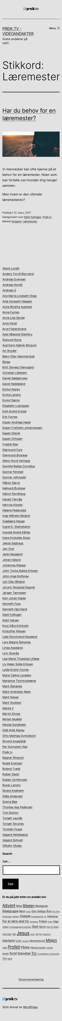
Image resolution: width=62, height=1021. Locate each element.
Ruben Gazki (10, 774)
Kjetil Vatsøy (10, 620)
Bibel (19, 905)
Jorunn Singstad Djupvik (18, 587)
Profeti (14, 946)
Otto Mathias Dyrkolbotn (19, 735)
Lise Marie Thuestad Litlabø (20, 658)
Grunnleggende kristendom (20, 927)
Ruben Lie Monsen (14, 779)
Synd (13, 953)
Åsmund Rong (11, 339)
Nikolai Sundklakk (14, 724)
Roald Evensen (12, 763)
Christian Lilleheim (14, 372)
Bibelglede (41, 905)
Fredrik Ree (10, 444)
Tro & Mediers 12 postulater (48, 954)
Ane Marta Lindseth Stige (19, 296)
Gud (35, 926)
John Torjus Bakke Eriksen (20, 570)
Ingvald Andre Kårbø (16, 532)
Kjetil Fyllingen (32, 217)
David (28, 912)
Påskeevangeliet (38, 947)
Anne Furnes (10, 312)
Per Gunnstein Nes (14, 746)
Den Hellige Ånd (41, 911)
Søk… (6, 861)
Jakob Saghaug (12, 543)
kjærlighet (8, 940)
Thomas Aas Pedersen (17, 807)
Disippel (16, 221)
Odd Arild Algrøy (13, 730)
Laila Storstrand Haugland (19, 636)
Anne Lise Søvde (13, 317)
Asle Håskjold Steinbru (17, 334)
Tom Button (10, 812)
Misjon (51, 940)
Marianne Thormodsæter (19, 680)
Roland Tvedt (11, 768)
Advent (8, 905)
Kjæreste (46, 934)
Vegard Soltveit (12, 840)
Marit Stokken (11, 702)
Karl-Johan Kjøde (14, 598)
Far (45, 916)
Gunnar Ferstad (12, 472)
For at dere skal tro (15, 921)
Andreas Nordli (12, 284)
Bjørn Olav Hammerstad (18, 356)
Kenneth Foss (11, 603)
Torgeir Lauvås (12, 818)
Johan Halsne (11, 559)
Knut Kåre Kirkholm (15, 625)
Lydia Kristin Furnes (15, 669)
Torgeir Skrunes (13, 823)
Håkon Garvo (11, 482)
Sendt (5, 953)
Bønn (22, 911)
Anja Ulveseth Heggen (17, 301)
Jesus (23, 933)
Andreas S (9, 290)
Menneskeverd (37, 940)
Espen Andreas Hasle (16, 422)
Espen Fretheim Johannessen (22, 427)
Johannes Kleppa (14, 565)
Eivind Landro (11, 394)
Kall (40, 934)
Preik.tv (47, 217)
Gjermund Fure (12, 449)
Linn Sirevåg (10, 653)
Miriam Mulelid (12, 719)
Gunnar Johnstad (14, 477)
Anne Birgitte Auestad (17, 306)
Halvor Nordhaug (13, 493)
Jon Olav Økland (13, 581)
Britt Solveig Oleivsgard (18, 367)
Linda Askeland (12, 647)
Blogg (6, 361)
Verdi (9, 958)
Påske (25, 947)
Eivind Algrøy (11, 389)
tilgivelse (24, 953)
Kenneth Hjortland (14, 609)
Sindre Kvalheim (13, 790)
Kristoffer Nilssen (14, 631)
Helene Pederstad (14, 510)
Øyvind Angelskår (14, 741)
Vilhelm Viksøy (12, 845)
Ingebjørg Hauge (13, 521)
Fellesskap (52, 916)
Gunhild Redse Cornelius (18, 466)
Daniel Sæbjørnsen (15, 378)
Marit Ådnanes (12, 686)
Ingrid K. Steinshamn (16, 526)
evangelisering (37, 916)
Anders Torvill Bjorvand (18, 274)
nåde (4, 947)
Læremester (30, 221)
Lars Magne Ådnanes (16, 642)
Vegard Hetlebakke (15, 834)
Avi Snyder (9, 350)
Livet (18, 940)
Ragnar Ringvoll (13, 757)
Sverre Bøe (9, 801)
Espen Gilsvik (11, 433)
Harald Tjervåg (12, 499)
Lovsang (25, 941)
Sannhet (49, 948)
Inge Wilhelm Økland (16, 515)
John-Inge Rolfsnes (15, 576)
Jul (36, 934)
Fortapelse (34, 922)
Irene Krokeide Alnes (16, 537)
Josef (32, 934)
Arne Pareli (9, 323)
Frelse (43, 921)
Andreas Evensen (14, 279)
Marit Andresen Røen (16, 691)
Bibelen (28, 906)
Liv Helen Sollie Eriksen (17, 664)
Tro (34, 953)
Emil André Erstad (14, 411)
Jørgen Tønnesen (14, 592)
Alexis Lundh (10, 268)
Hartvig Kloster (12, 504)
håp (14, 934)
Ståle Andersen (12, 796)
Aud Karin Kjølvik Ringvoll (19, 345)
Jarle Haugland (12, 554)
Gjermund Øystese (14, 455)
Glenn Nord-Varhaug (16, 460)
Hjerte (42, 926)
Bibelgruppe (10, 911)
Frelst (50, 922)
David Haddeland (13, 384)
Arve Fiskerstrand (14, 329)
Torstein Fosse (12, 829)
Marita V (8, 708)
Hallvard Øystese (13, 488)
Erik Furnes (9, 417)
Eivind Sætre (11, 400)
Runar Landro (11, 785)
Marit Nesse (10, 697)
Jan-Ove (8, 548)
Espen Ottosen (12, 438)
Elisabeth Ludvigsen (15, 405)
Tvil (4, 958)
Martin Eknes (11, 713)
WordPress (30, 1007)
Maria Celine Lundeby (16, 675)
